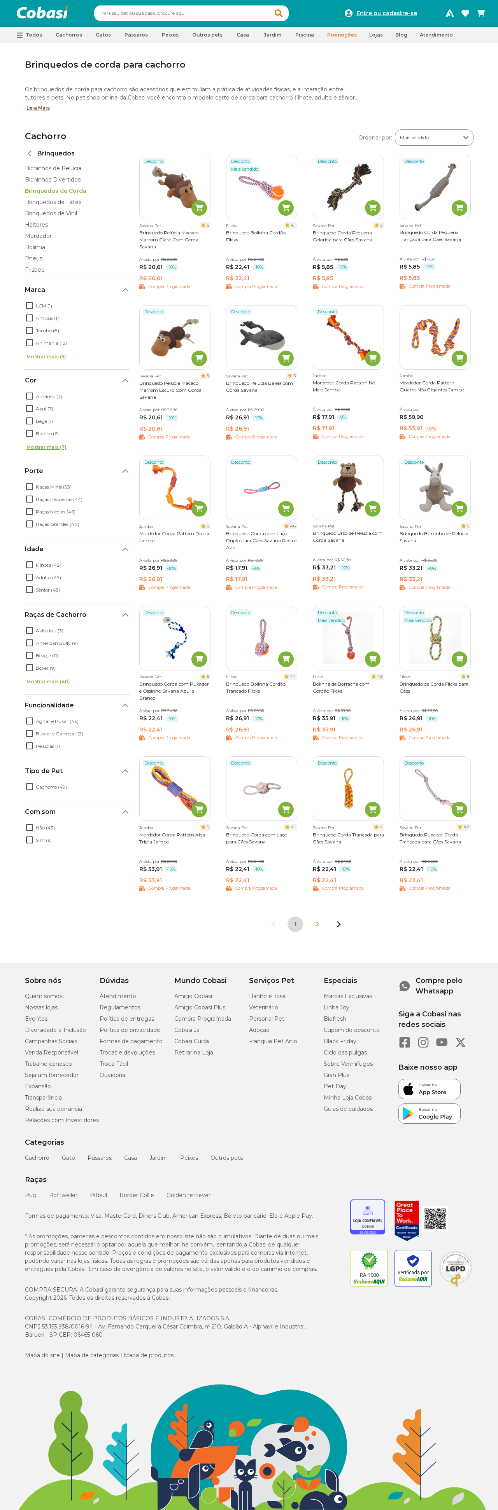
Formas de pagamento (131, 1041)
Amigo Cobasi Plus (199, 1007)
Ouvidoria (112, 1075)
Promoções (342, 35)
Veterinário (263, 1007)
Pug (31, 1195)
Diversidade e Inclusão (55, 1029)
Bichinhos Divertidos (53, 179)
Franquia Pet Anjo (273, 1041)
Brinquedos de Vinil (51, 213)
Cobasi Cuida (191, 1041)
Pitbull (98, 1195)
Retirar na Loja (193, 1052)
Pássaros (100, 1157)
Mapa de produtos (149, 1355)
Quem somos (43, 996)
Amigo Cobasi (193, 996)
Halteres (36, 224)
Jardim (158, 1157)
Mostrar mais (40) (48, 681)
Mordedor (38, 235)
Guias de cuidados (348, 1108)
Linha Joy (336, 1007)
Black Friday (340, 1041)
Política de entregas (127, 1018)
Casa (130, 1157)
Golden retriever (188, 1195)
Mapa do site (42, 1355)
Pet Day (335, 1086)
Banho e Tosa (267, 996)
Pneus (33, 258)
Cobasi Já (187, 1029)
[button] (278, 13)
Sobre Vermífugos (348, 1063)
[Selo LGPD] (455, 1286)
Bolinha (35, 247)
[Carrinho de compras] (481, 13)
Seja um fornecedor (52, 1075)
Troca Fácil (114, 1063)
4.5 (379, 676)
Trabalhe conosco (48, 1063)
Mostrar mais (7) (46, 447)
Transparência (43, 1097)
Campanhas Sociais (51, 1041)
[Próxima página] (339, 924)
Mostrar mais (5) (46, 357)
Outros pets (226, 1157)
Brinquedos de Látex (53, 202)
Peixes (189, 1157)
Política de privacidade (130, 1029)
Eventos (36, 1018)
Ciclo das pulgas (345, 1052)
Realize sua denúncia (53, 1108)
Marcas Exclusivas (348, 996)
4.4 (293, 676)
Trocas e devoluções (127, 1052)
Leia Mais (38, 108)
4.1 (293, 225)
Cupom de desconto (352, 1029)
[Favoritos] (465, 13)
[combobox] (191, 13)
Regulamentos (120, 1007)
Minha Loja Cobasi (348, 1097)
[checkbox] (29, 305)
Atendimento (436, 35)
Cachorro (46, 136)
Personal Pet (266, 1018)
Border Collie (136, 1195)
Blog (401, 35)
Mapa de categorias (92, 1355)
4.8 (293, 526)
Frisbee (35, 269)
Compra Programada (202, 1018)
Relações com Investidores (62, 1120)
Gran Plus (336, 1075)
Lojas (376, 35)
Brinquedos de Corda (55, 190)
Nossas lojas (41, 1007)
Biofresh (335, 1018)
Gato (68, 1157)
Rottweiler (63, 1195)
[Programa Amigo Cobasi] (449, 13)
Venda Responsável (51, 1052)
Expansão (38, 1086)
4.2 (466, 826)
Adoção (259, 1029)
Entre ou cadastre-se (386, 13)
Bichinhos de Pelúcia (53, 168)
